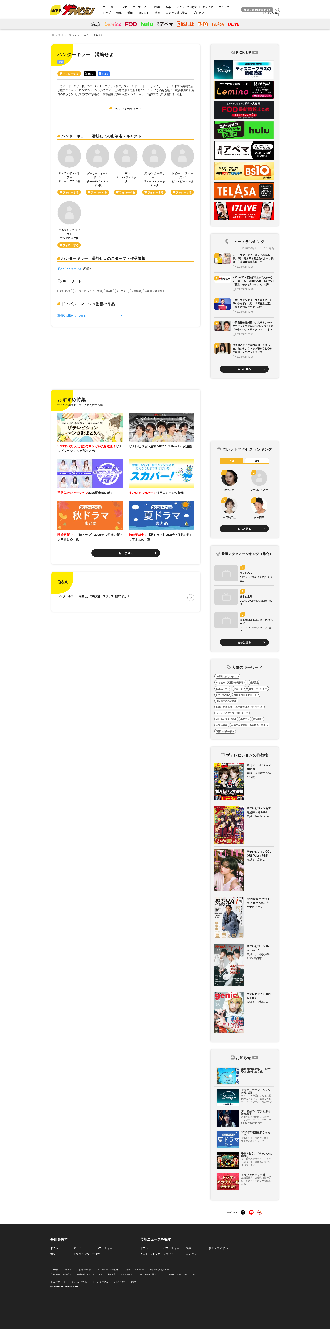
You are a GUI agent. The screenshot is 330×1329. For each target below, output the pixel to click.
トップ (107, 12)
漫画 (157, 12)
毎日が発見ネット (58, 1282)
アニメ (77, 1248)
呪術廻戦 (258, 719)
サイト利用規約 (127, 1274)
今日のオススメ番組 (226, 701)
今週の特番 (221, 725)
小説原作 (157, 291)
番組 (130, 12)
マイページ (68, 1269)
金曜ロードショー (258, 688)
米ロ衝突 (136, 291)
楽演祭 (134, 1282)
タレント (143, 12)
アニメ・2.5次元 (187, 7)
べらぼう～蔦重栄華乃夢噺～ (231, 682)
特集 (119, 12)
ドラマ (123, 7)
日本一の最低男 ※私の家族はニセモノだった (239, 707)
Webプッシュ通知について (151, 1274)
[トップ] (52, 35)
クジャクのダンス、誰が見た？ (232, 713)
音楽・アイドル (218, 1248)
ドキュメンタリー (84, 1253)
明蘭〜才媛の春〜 (225, 731)
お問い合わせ (85, 1269)
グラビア (207, 7)
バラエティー (141, 7)
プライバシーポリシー (134, 1269)
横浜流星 (254, 682)
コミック (224, 7)
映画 (157, 7)
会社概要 (54, 1269)
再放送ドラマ (223, 688)
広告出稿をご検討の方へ (60, 1274)
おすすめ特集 (71, 399)
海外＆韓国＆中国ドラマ (246, 694)
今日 (231, 460)
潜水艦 (109, 291)
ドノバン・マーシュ (69, 268)
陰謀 (147, 291)
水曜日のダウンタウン (227, 676)
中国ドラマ (239, 688)
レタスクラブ (119, 1282)
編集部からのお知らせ (159, 1269)
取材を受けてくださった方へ (89, 1274)
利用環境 (111, 1274)
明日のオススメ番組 (226, 719)
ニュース (108, 7)
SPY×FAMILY (223, 694)
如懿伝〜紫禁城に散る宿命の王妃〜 (249, 725)
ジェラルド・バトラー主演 (88, 291)
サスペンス (64, 291)
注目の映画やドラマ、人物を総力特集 (80, 405)
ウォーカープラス (79, 1282)
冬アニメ (245, 719)
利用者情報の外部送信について (182, 1274)
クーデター (122, 291)
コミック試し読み (176, 12)
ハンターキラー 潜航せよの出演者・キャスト (101, 136)
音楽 (168, 7)
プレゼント (199, 12)
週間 (257, 460)
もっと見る (125, 553)
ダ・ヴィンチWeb (100, 1282)
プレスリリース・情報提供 (107, 1269)
